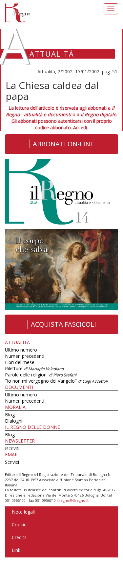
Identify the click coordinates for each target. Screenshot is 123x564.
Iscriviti (12, 448)
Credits (19, 537)
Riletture (34, 368)
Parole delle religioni (40, 375)
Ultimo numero (21, 350)
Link (16, 550)
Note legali (23, 512)
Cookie (19, 524)
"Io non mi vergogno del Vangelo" (56, 381)
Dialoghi (13, 421)
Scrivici (12, 462)
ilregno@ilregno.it (73, 500)
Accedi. (80, 127)
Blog (10, 414)
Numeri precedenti (24, 356)
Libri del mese (19, 362)
